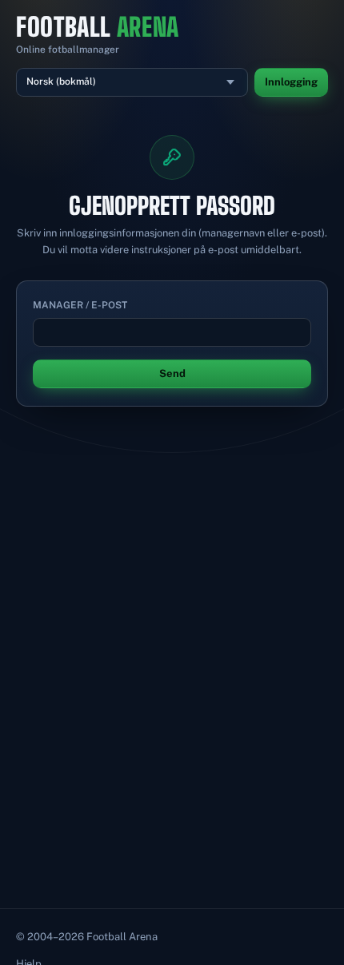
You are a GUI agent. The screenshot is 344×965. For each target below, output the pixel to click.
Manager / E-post (80, 305)
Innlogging (291, 82)
